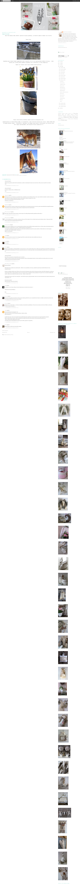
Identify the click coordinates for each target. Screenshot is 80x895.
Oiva (63, 118)
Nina (5, 235)
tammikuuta (62, 106)
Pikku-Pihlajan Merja (8, 263)
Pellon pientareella (8, 211)
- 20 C (65, 215)
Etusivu (28, 332)
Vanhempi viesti (52, 332)
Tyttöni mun (64, 120)
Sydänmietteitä (62, 98)
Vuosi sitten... (62, 96)
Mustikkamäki (61, 199)
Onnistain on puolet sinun (63, 170)
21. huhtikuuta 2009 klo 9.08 (11, 282)
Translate (65, 56)
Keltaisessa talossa (62, 214)
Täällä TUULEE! (62, 88)
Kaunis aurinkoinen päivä (64, 92)
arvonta (69, 113)
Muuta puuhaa (19, 175)
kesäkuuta (62, 76)
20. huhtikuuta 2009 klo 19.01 (12, 222)
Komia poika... (62, 85)
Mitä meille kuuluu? (66, 156)
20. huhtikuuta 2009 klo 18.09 (12, 192)
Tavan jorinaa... (62, 82)
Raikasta (61, 99)
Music (59, 274)
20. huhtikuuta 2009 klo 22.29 (12, 238)
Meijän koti (66, 117)
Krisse (6, 324)
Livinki (77, 115)
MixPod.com (66, 274)
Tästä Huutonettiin (61, 125)
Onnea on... (61, 236)
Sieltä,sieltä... (62, 93)
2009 (60, 66)
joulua (68, 114)
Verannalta (61, 81)
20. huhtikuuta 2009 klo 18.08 (12, 185)
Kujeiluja (14, 175)
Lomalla (59, 117)
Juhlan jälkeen (66, 185)
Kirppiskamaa (60, 115)
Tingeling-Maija (7, 224)
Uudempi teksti (4, 332)
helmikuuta (62, 104)
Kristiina (6, 296)
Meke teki (71, 117)
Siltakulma (61, 184)
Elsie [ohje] (65, 149)
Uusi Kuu (60, 137)
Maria (6, 247)
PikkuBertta (7, 195)
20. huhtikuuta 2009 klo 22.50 (12, 252)
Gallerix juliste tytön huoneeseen (68, 131)
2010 (60, 64)
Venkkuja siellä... (62, 84)
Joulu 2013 (65, 222)
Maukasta (62, 117)
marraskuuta (62, 69)
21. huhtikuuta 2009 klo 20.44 (12, 327)
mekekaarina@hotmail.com (62, 47)
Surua (61, 101)
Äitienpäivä (65, 207)
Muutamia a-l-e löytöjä (67, 200)
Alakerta (66, 113)
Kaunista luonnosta (74, 114)
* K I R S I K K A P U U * (63, 192)
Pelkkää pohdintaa (70, 118)
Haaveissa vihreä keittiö (62, 138)
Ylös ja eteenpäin (66, 163)
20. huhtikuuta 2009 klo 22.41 (12, 244)
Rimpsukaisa (61, 221)
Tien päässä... (66, 237)
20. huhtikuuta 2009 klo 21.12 (12, 232)
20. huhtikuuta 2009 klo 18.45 (12, 202)
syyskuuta (62, 72)
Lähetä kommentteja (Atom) (8, 334)
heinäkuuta (62, 75)
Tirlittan (60, 155)
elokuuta (61, 73)
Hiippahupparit (62, 90)
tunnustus (59, 120)
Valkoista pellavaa (62, 229)
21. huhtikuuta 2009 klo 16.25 (12, 322)
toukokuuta (62, 78)
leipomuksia (73, 115)
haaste (72, 113)
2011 (60, 63)
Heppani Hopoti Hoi (62, 114)
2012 (60, 61)
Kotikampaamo (62, 87)
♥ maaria (6, 303)
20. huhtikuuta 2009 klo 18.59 (12, 215)
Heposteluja (9, 175)
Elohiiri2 (60, 243)
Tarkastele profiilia (62, 42)
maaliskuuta (62, 103)
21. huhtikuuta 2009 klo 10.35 (12, 300)
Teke (5, 241)
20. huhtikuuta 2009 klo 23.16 (12, 261)
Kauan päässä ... (62, 95)
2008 (60, 108)
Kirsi (5, 285)
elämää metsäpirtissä (62, 162)
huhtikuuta (62, 79)
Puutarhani (24, 175)
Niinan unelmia (61, 130)
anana (60, 148)
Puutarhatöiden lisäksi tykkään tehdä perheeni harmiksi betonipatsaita (69, 142)
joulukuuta (62, 67)
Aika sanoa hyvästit (66, 178)
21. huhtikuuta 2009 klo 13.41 (12, 307)
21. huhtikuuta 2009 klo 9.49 (11, 293)
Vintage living (61, 177)
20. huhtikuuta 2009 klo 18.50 (12, 209)
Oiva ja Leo (66, 118)
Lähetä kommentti (5, 330)
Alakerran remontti (61, 113)
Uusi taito (65, 229)
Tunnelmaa (61, 206)
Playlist (61, 274)
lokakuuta (62, 70)
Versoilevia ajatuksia (62, 140)
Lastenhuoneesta (69, 115)
